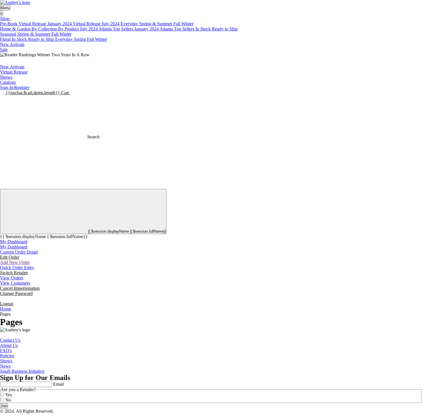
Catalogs (8, 82)
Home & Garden (16, 28)
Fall (177, 23)
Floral (6, 39)
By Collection (45, 28)
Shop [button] (5, 18)
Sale (4, 49)
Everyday (130, 23)
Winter (187, 23)
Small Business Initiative (22, 371)
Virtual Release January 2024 (46, 23)
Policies (7, 355)
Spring (80, 39)
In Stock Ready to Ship (216, 28)
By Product (69, 28)
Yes (8, 394)
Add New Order (15, 262)
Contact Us (10, 340)
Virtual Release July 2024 (97, 23)
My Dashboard (13, 241)
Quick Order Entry (17, 267)
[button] (37, 92)
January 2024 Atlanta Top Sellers (164, 28)
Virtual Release (14, 71)
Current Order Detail (19, 252)
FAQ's (6, 350)
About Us (9, 345)
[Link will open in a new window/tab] (1, 335)
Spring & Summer (156, 23)
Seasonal (8, 34)
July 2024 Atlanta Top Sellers (107, 28)
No (8, 399)
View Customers (15, 283)
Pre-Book (9, 23)
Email (58, 384)
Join (4, 406)
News (5, 366)
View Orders (11, 277)
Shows (6, 77)
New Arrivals (12, 44)
